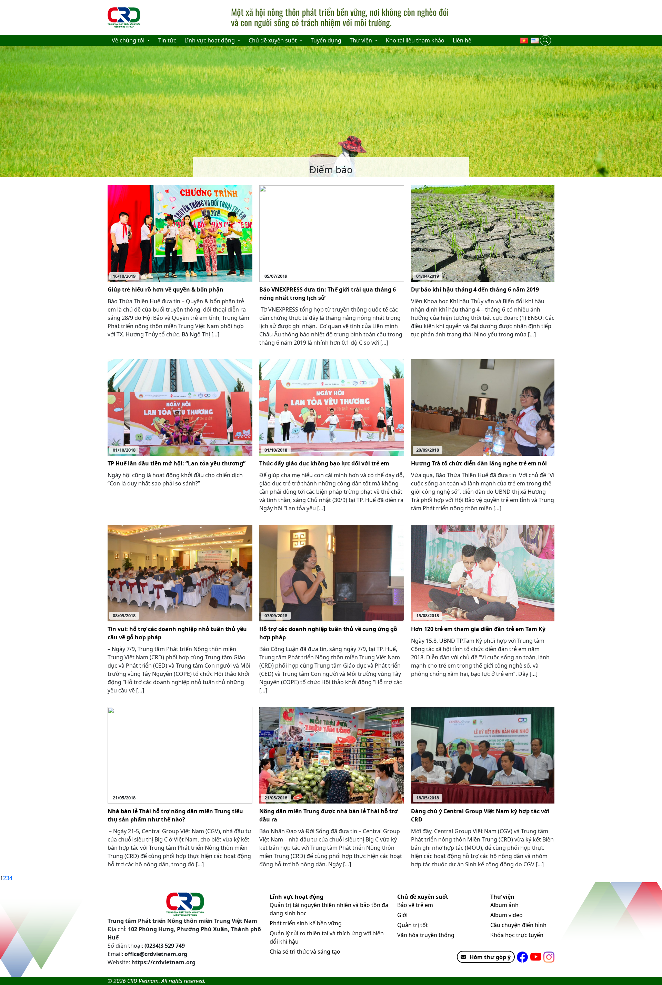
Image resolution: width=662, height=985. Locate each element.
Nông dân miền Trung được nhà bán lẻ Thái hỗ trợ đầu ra (328, 815)
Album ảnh (504, 905)
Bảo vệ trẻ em (415, 905)
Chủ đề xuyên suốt (422, 896)
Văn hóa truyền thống (425, 935)
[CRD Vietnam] (125, 17)
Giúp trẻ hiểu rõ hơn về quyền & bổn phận (165, 289)
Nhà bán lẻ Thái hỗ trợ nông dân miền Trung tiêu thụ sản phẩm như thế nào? (175, 815)
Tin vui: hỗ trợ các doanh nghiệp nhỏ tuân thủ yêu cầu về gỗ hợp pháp (177, 633)
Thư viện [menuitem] (361, 40)
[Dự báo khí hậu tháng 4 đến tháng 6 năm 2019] (482, 233)
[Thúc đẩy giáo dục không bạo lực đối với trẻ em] (331, 407)
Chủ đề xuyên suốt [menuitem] (273, 40)
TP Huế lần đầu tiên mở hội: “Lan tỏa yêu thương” (176, 463)
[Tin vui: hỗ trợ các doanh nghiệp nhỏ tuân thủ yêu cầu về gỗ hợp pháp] (180, 573)
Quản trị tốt (412, 925)
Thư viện (502, 896)
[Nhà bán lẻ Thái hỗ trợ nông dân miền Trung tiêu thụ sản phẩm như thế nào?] (180, 755)
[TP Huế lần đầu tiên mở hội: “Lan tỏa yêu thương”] (180, 407)
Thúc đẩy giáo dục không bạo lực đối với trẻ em (324, 463)
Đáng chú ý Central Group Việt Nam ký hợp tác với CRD (480, 815)
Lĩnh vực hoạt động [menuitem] (210, 40)
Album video (506, 915)
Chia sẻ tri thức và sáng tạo (305, 951)
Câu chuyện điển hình (518, 925)
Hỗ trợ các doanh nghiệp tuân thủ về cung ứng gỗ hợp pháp (328, 633)
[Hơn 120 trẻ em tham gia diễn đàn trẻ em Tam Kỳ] (482, 573)
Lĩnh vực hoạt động (296, 896)
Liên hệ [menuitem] (462, 40)
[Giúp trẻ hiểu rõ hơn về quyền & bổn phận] (180, 233)
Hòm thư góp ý (490, 957)
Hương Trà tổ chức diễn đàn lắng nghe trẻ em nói (479, 463)
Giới (402, 915)
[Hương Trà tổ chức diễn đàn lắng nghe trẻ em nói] (482, 407)
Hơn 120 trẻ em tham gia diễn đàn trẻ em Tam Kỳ (478, 629)
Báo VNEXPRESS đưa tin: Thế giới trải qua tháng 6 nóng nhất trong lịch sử (327, 294)
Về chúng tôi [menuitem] (129, 40)
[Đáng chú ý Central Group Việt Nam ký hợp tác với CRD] (482, 755)
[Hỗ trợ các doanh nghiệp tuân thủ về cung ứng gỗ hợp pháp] (331, 573)
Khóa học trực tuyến (516, 935)
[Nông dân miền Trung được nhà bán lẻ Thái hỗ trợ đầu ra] (331, 755)
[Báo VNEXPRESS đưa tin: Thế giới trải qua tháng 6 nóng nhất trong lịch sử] (331, 233)
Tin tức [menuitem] (167, 40)
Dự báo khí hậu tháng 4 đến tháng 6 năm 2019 (475, 289)
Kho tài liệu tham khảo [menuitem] (415, 40)
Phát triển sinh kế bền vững (306, 923)
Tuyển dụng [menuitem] (326, 40)
